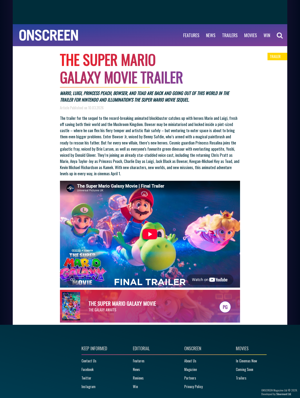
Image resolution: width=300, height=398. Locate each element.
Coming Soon (244, 369)
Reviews (138, 378)
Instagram (88, 386)
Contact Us (88, 360)
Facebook (87, 369)
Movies (250, 35)
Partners (190, 378)
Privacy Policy (193, 386)
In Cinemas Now (246, 360)
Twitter (86, 378)
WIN (267, 35)
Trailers (230, 35)
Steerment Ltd (283, 394)
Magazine (190, 369)
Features (191, 35)
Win (135, 386)
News (210, 35)
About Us (190, 360)
